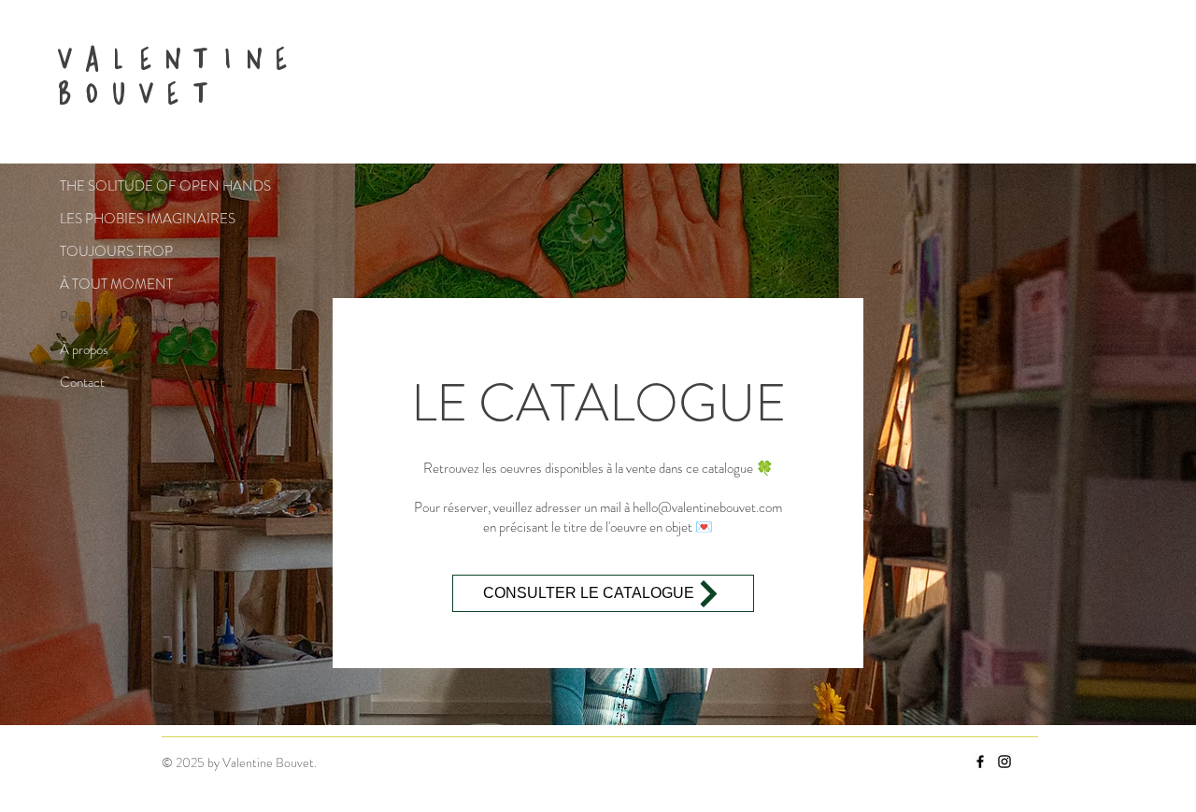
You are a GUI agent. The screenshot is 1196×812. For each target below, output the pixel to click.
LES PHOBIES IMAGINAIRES (126, 218)
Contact (82, 382)
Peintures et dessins (114, 316)
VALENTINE (173, 58)
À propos (84, 349)
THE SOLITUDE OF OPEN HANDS (126, 186)
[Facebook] (980, 761)
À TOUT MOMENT (116, 284)
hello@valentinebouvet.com (707, 507)
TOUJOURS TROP (116, 251)
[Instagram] (1004, 761)
